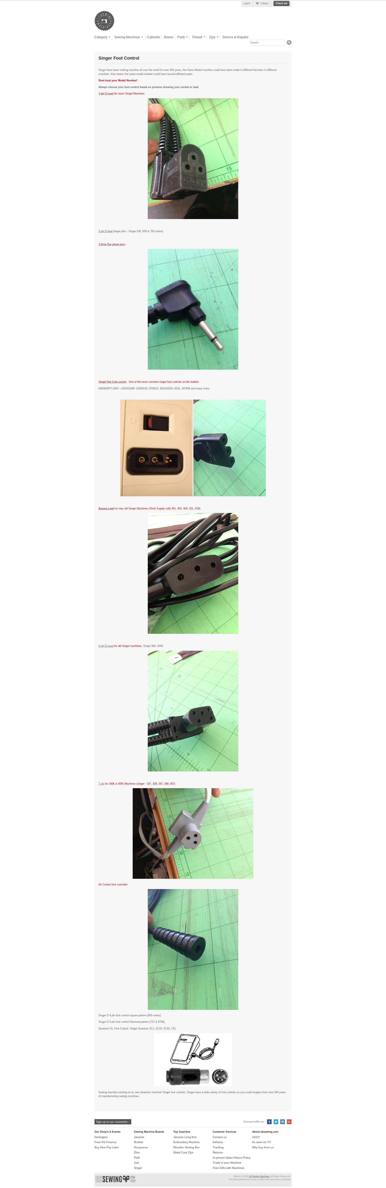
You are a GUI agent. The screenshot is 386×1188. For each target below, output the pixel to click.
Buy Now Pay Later (106, 1147)
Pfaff (137, 1157)
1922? (256, 1137)
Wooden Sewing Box (186, 1147)
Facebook (269, 1121)
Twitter (276, 1121)
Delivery (218, 1142)
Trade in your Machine (227, 1162)
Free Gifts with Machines (228, 1167)
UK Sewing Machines (259, 1176)
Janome (139, 1137)
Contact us (219, 1137)
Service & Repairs (235, 37)
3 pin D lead (105, 231)
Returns (218, 1152)
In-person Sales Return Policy (231, 1157)
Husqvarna (141, 1147)
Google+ (289, 1121)
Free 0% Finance (105, 1142)
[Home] (104, 27)
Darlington (101, 1137)
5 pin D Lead (106, 645)
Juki (136, 1162)
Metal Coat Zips (183, 1152)
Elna (137, 1152)
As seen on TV (261, 1142)
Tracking (218, 1147)
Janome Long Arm (185, 1137)
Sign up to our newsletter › (113, 1121)
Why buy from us (263, 1147)
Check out (281, 3)
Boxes (168, 37)
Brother (138, 1142)
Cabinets (153, 37)
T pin (101, 783)
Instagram (282, 1121)
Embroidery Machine (186, 1142)
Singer (138, 1167)
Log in (246, 3)
